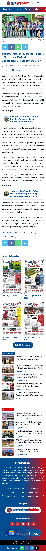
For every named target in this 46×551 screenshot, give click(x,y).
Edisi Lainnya (21, 345)
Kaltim (27, 9)
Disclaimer (34, 488)
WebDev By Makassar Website (23, 544)
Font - (18, 70)
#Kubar (17, 232)
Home (18, 9)
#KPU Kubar (7, 232)
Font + (7, 70)
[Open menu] (37, 3)
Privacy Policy (12, 497)
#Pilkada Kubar (29, 232)
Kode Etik (12, 492)
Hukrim (37, 9)
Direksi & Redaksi (12, 488)
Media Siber (33, 492)
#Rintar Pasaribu (9, 236)
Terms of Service (34, 497)
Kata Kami (7, 9)
